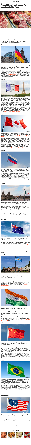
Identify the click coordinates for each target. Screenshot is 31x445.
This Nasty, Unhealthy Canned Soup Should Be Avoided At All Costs (27, 440)
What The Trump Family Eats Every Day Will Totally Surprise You (4, 440)
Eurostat (24, 66)
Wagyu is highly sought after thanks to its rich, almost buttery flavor (14, 250)
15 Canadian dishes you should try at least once (18, 147)
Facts (1, 3)
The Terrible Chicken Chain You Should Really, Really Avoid (11, 440)
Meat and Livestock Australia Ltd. (22, 244)
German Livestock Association (11, 74)
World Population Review (10, 35)
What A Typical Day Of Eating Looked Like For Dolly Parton (19, 440)
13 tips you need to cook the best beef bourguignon (12, 111)
